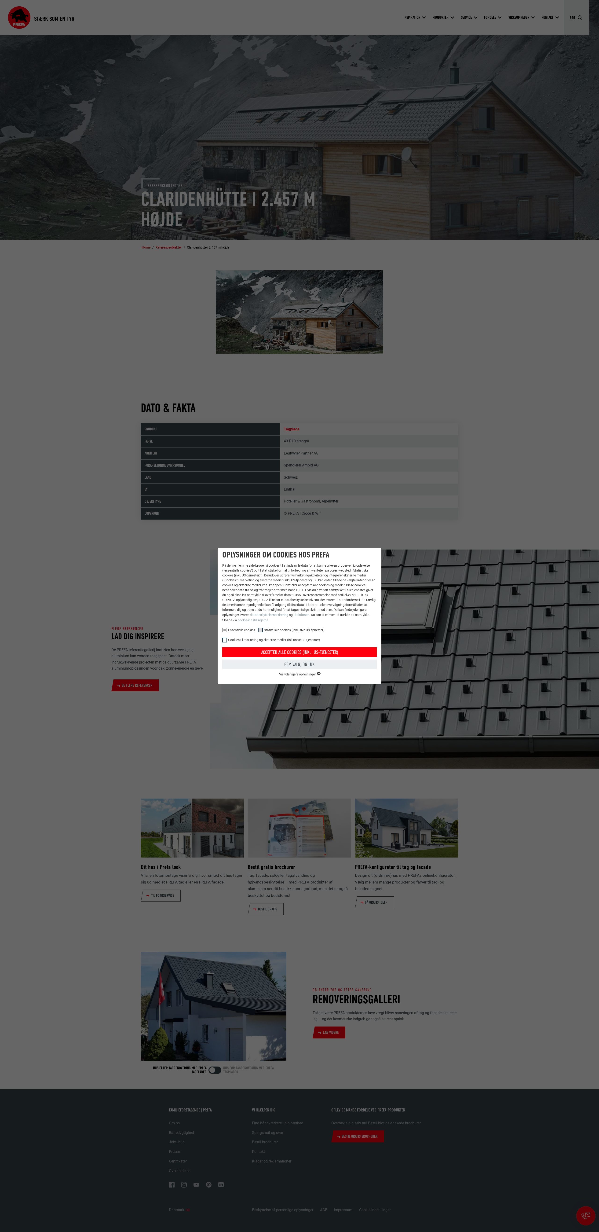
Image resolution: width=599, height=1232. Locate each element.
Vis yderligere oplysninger (298, 674)
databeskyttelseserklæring (269, 615)
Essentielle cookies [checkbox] (241, 630)
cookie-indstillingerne (253, 620)
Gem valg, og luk (299, 664)
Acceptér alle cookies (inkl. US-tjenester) (299, 652)
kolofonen (302, 615)
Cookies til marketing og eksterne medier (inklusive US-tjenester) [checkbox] (274, 640)
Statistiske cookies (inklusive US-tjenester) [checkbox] (294, 630)
